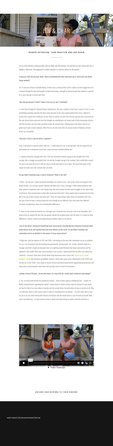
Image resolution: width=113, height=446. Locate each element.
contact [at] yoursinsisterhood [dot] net (26, 417)
